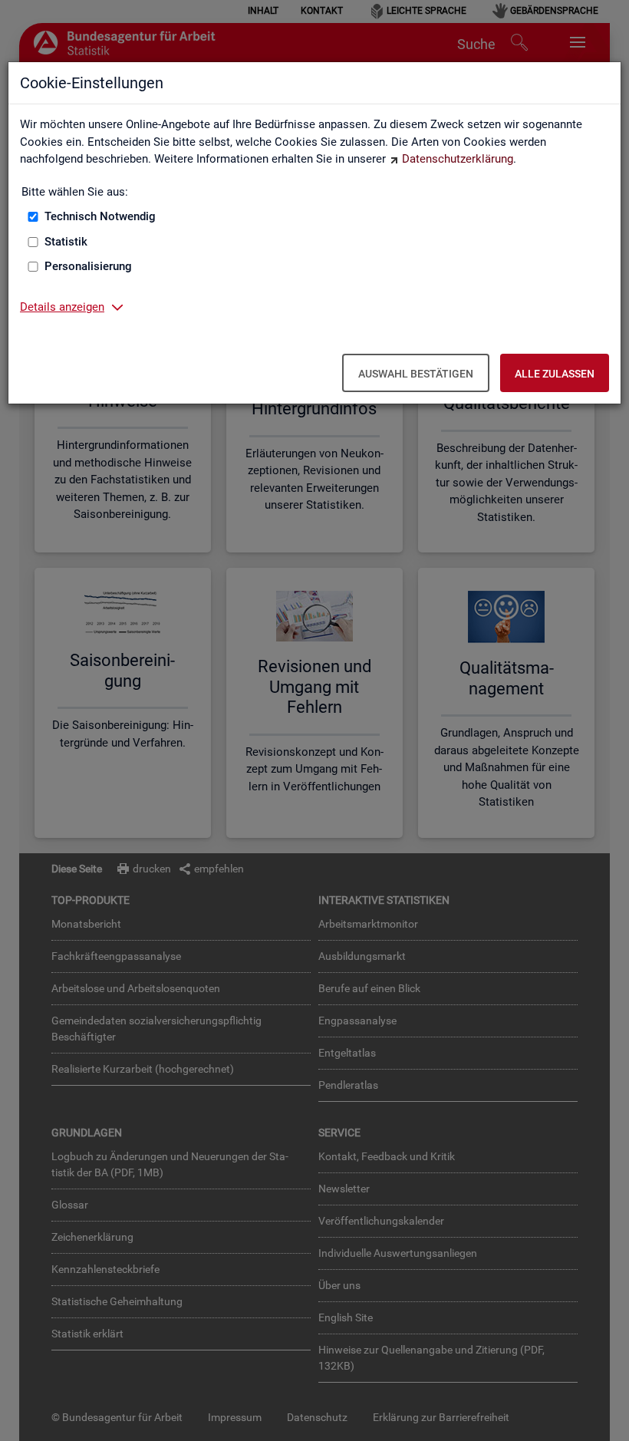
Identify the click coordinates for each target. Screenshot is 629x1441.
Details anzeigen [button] (62, 307)
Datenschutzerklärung (457, 159)
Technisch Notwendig (100, 216)
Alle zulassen (554, 374)
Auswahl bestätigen (415, 374)
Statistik (65, 242)
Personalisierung (88, 266)
